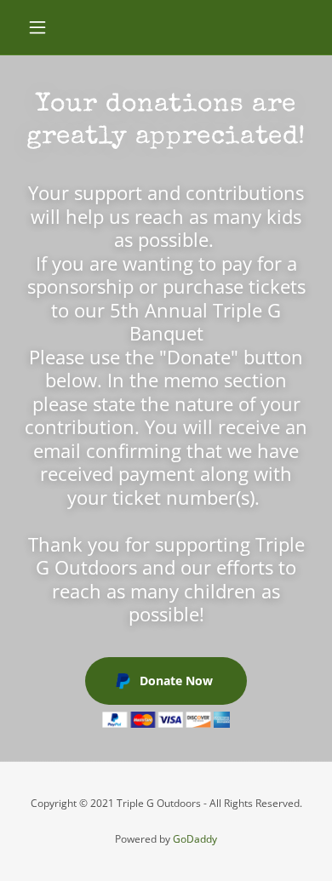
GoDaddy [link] (195, 839)
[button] (42, 27)
